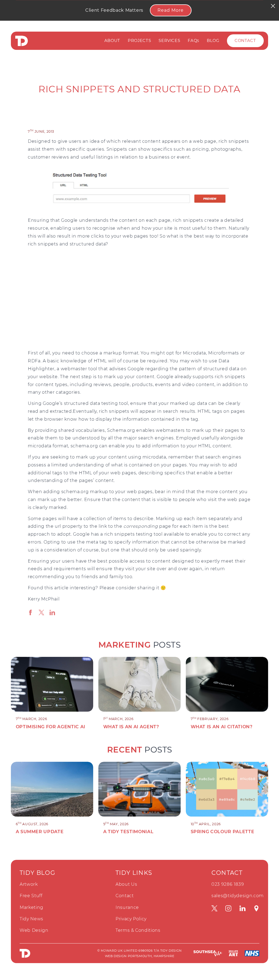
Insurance (127, 907)
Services (169, 40)
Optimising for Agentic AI (50, 726)
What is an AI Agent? (131, 726)
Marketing (31, 907)
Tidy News (31, 918)
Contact (245, 40)
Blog (213, 40)
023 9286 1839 (227, 884)
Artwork (29, 884)
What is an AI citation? (222, 726)
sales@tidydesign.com (237, 895)
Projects (139, 40)
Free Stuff (31, 895)
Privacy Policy (131, 918)
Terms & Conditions (138, 930)
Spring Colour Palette (222, 831)
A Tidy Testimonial (128, 831)
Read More (170, 10)
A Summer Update (40, 831)
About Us (126, 884)
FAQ (193, 40)
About (112, 40)
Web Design (34, 930)
